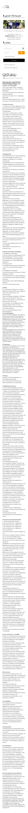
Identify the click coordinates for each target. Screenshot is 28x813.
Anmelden (14, 60)
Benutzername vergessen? (11, 67)
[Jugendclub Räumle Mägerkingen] (14, 6)
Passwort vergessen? (10, 64)
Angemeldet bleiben (10, 56)
